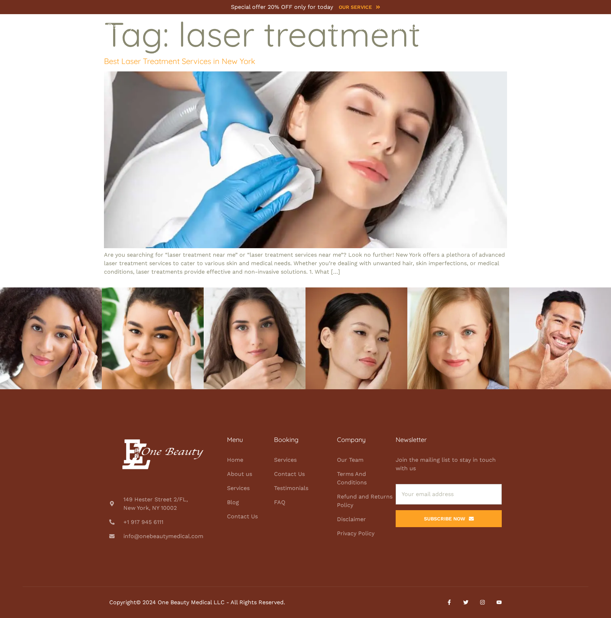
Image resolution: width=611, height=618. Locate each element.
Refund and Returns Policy (364, 500)
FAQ (279, 502)
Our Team (350, 459)
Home (338, 28)
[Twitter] (466, 602)
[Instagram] (482, 602)
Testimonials (291, 488)
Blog (434, 28)
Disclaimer (351, 519)
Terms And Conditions (352, 478)
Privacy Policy (355, 533)
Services (404, 28)
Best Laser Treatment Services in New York (179, 61)
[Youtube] (499, 602)
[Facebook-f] (449, 602)
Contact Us (468, 28)
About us (368, 28)
